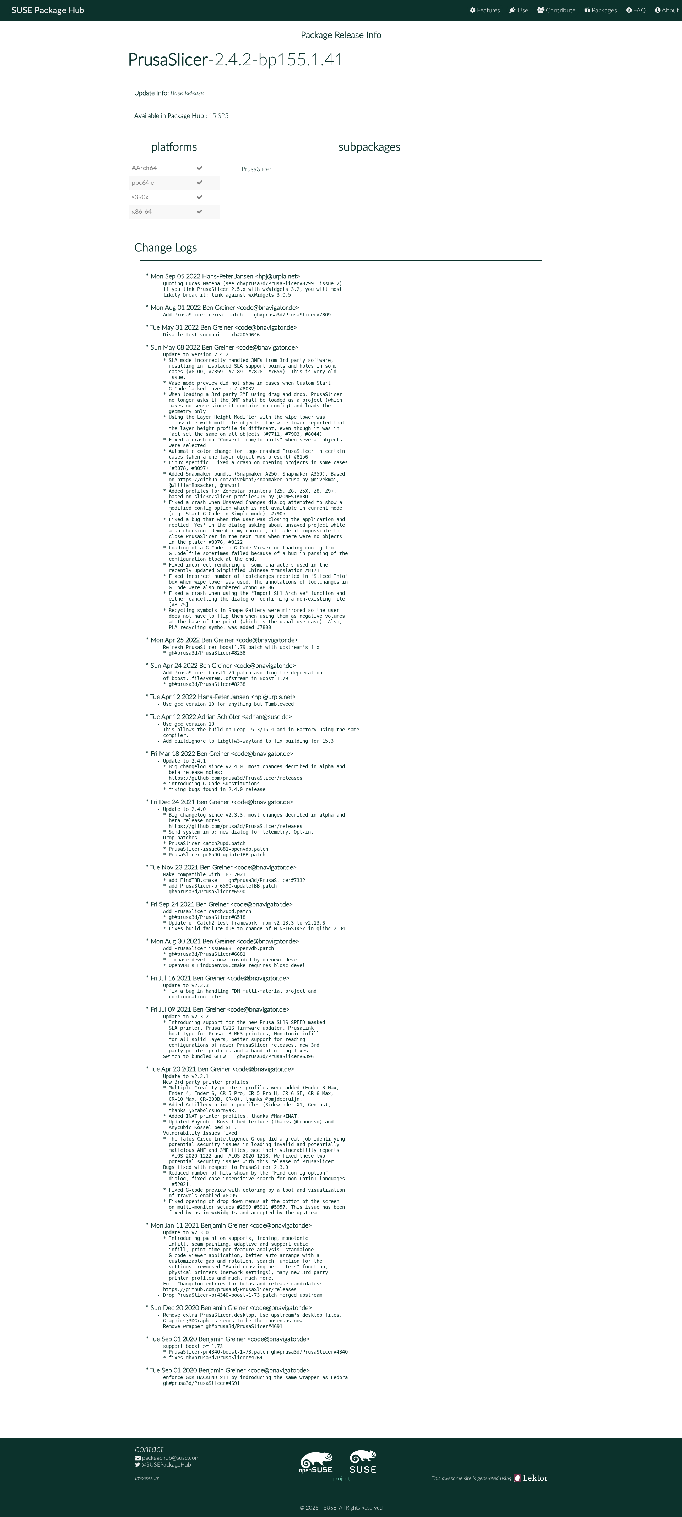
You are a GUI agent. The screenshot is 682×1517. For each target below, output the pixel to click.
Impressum (147, 1478)
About (669, 10)
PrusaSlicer (168, 60)
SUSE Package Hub (48, 10)
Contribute (559, 10)
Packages (603, 10)
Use (522, 10)
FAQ (639, 10)
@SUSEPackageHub (165, 1465)
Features (487, 10)
